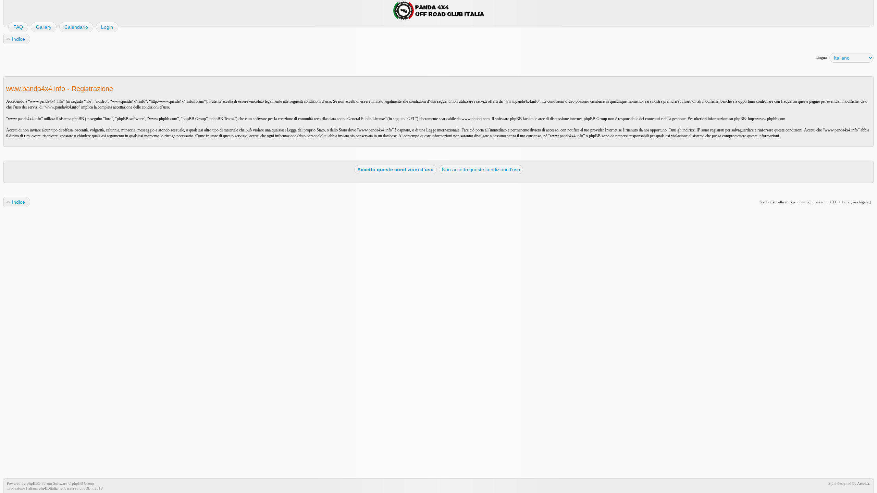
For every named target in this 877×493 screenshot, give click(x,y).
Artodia (863, 483)
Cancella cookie (782, 202)
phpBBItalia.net (51, 488)
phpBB (32, 483)
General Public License (366, 118)
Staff (763, 202)
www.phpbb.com (475, 118)
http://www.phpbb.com (766, 118)
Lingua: (821, 57)
